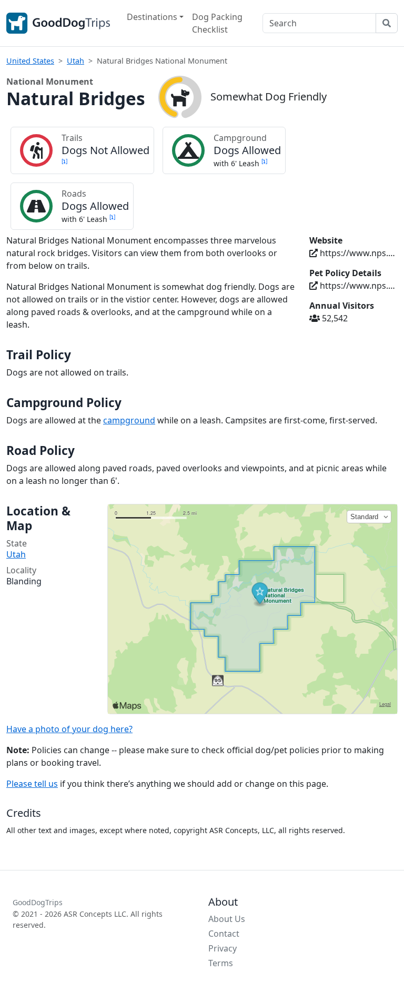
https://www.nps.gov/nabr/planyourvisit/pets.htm (358, 285)
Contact (223, 933)
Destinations (152, 17)
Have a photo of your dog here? (69, 729)
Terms (220, 963)
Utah (75, 61)
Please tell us (32, 783)
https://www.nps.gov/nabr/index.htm (358, 253)
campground (129, 420)
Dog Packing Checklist (217, 23)
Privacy (222, 948)
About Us (226, 919)
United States (30, 61)
